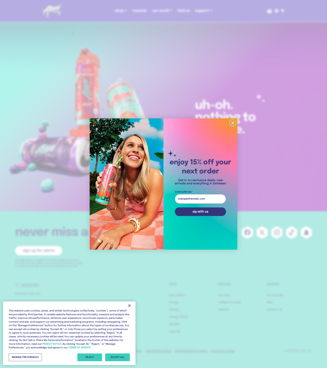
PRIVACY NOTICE (52, 344)
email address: (183, 192)
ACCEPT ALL (118, 357)
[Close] (129, 305)
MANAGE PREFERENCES (25, 357)
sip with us (200, 211)
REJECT (90, 357)
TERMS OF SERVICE (79, 347)
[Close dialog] (233, 123)
